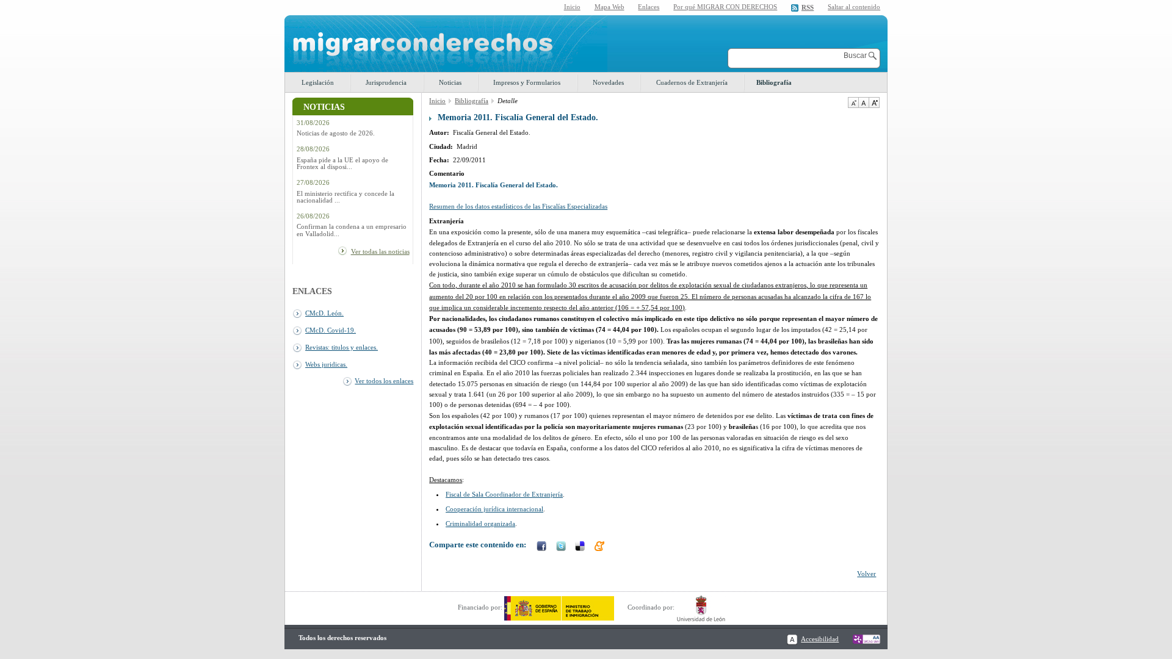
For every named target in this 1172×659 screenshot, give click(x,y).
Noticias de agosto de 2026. (336, 133)
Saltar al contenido (854, 7)
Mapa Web (609, 6)
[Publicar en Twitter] (562, 547)
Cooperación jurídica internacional (494, 509)
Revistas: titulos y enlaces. (341, 347)
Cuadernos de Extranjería (692, 82)
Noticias (450, 82)
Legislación (318, 82)
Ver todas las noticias (380, 251)
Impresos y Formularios (526, 82)
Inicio (572, 6)
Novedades (608, 82)
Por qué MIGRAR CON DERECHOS (725, 6)
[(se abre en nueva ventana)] (559, 607)
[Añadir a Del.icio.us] (581, 547)
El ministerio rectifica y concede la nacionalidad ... (345, 197)
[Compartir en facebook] (543, 547)
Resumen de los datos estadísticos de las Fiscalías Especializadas (518, 206)
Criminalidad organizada (480, 523)
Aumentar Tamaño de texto (874, 102)
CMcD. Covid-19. (330, 330)
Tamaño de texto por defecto (863, 102)
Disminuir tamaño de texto (853, 102)
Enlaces (648, 6)
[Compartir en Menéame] (601, 547)
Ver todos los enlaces (384, 380)
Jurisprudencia (386, 82)
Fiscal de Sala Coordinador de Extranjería (504, 494)
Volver (866, 573)
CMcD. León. (324, 313)
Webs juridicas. (326, 364)
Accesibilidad (820, 639)
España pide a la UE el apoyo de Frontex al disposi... (342, 163)
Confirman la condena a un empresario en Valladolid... (352, 230)
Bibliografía (774, 82)
